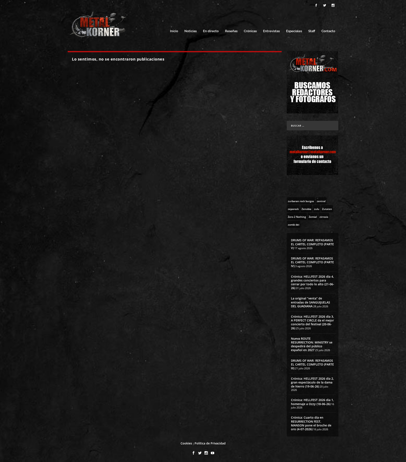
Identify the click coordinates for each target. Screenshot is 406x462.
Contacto (328, 31)
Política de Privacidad (210, 443)
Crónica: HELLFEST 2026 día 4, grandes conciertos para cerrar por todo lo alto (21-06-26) (312, 282)
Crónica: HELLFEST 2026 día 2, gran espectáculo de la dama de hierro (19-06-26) (312, 382)
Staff (311, 31)
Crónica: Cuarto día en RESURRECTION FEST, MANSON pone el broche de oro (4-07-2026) (311, 423)
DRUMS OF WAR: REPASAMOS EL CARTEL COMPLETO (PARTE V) (312, 244)
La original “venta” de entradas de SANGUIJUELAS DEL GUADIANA (310, 302)
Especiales (294, 31)
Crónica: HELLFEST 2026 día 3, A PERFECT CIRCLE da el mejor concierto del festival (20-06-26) (312, 322)
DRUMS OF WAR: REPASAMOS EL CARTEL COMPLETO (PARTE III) (312, 364)
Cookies (186, 443)
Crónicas (250, 31)
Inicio (174, 31)
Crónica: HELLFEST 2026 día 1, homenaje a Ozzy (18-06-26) (312, 402)
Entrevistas (271, 31)
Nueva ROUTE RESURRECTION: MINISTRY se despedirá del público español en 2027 (311, 344)
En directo (211, 31)
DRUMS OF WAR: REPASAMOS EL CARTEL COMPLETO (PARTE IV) (312, 262)
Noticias (190, 31)
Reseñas (231, 31)
